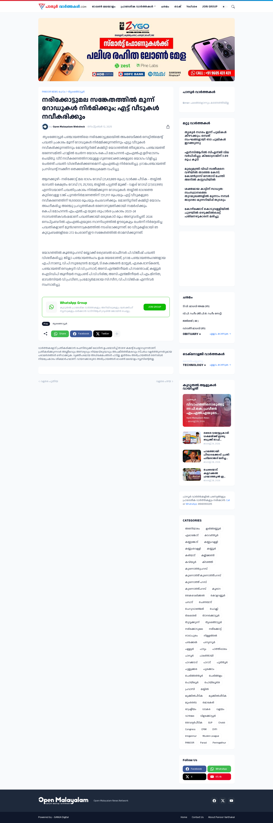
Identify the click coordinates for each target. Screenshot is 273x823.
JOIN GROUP (209, 7)
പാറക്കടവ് (191, 662)
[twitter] (223, 800)
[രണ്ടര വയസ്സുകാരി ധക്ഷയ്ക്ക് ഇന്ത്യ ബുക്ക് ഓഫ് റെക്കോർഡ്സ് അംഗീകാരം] (192, 437)
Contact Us (198, 817)
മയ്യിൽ (205, 689)
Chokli (221, 723)
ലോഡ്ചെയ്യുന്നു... (193, 361)
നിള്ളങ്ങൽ (210, 636)
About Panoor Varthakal (221, 817)
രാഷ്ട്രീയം (190, 709)
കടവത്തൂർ (211, 535)
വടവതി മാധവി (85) (194, 328)
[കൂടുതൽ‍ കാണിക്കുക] (116, 334)
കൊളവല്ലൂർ (218, 595)
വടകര (206, 709)
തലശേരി (190, 616)
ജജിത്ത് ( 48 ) (191, 321)
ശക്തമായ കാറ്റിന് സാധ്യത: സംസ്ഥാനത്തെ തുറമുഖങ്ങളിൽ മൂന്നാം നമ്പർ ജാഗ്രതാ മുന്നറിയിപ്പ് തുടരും (207, 194)
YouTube (191, 7)
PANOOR (189, 743)
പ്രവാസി (190, 689)
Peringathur (219, 743)
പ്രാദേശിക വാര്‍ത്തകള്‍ (137, 7)
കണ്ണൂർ (211, 549)
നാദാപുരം (191, 636)
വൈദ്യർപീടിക (193, 723)
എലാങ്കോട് (192, 535)
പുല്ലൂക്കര (191, 669)
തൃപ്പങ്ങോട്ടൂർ (76, 91)
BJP (210, 723)
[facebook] (214, 800)
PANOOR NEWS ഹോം (54, 91)
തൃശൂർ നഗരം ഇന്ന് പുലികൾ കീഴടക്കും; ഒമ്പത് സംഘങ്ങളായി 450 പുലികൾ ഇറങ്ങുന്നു (206, 137)
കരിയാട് (190, 555)
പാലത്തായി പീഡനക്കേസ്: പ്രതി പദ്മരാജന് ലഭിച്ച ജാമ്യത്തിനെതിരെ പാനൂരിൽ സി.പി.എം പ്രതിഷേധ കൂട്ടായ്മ (217, 455)
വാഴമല (189, 716)
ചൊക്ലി (214, 609)
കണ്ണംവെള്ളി (193, 549)
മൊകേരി (208, 702)
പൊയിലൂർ (192, 682)
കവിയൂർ (190, 562)
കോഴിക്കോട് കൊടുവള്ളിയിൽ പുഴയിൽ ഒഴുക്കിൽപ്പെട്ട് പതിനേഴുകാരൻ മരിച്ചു (207, 212)
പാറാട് (207, 662)
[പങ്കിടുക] (166, 127)
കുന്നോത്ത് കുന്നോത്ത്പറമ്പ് (203, 575)
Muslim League (211, 736)
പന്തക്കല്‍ (191, 642)
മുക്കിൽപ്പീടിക (218, 696)
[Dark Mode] (225, 7)
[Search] (231, 7)
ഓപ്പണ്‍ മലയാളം (104, 7)
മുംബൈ (191, 702)
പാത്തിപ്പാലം (219, 649)
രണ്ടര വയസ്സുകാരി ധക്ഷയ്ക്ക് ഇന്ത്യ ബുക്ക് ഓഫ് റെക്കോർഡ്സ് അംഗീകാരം (216, 436)
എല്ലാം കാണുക (219, 334)
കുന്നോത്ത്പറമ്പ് (195, 589)
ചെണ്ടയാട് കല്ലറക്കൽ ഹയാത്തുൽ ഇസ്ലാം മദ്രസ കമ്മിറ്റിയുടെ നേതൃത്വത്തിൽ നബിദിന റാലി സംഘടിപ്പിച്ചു (217, 473)
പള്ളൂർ (189, 649)
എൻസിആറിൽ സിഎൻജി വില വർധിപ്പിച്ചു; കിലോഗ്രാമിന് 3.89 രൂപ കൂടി (207, 156)
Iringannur (191, 736)
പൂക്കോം (208, 669)
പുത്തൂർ (222, 662)
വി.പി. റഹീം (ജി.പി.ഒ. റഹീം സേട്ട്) (202, 313)
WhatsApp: (192, 504)
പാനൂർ (189, 656)
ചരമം (165, 7)
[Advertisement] (206, 258)
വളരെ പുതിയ (49, 381)
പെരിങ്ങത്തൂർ (194, 676)
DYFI (214, 729)
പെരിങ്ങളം (215, 676)
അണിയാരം (192, 529)
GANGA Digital (61, 817)
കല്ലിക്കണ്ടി (207, 555)
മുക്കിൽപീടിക (194, 696)
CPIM (204, 729)
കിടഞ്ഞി (207, 562)
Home (184, 817)
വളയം (220, 709)
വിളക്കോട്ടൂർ (208, 716)
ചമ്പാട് (189, 602)
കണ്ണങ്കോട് (191, 542)
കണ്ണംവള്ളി (211, 542)
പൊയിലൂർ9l (212, 682)
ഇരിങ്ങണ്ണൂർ (213, 529)
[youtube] (231, 800)
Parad (203, 743)
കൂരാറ (216, 589)
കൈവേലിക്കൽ (195, 595)
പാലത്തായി (207, 656)
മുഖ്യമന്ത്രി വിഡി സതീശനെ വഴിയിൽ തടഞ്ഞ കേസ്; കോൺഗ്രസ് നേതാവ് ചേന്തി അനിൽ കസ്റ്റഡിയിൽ (205, 174)
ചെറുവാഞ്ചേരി (194, 609)
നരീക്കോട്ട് (215, 629)
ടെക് (177, 7)
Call (228, 500)
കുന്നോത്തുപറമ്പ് (196, 569)
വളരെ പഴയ (163, 381)
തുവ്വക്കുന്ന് (192, 622)
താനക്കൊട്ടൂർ (211, 616)
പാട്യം (203, 649)
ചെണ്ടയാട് (205, 602)
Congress (190, 729)
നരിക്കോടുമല (194, 629)
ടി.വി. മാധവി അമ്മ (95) (196, 306)
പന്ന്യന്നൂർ (209, 642)
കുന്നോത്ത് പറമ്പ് (196, 582)
